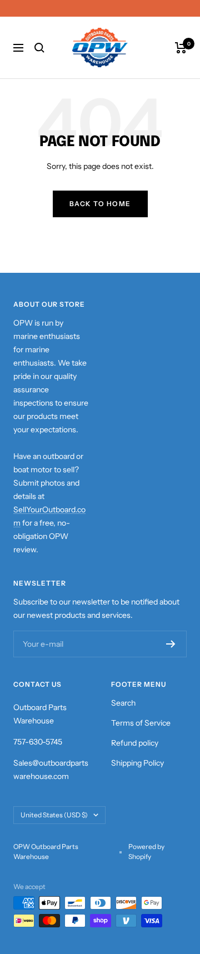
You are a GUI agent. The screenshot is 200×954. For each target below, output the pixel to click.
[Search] (39, 48)
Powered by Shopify (146, 851)
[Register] (171, 644)
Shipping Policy (137, 763)
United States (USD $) (54, 815)
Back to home (100, 203)
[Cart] (181, 47)
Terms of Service (141, 723)
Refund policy (134, 743)
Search (123, 703)
